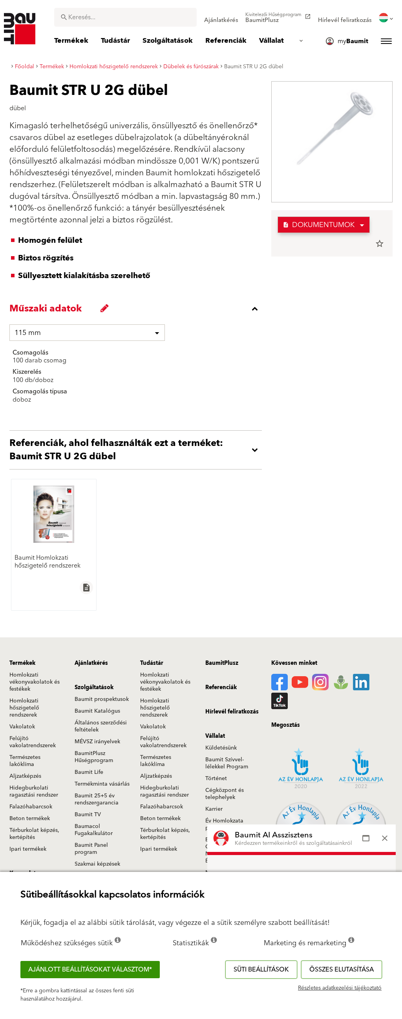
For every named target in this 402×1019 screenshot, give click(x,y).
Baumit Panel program (91, 849)
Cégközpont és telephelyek (224, 794)
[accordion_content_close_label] (137, 308)
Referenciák (221, 687)
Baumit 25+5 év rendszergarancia (97, 799)
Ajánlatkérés (91, 663)
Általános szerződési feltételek (101, 726)
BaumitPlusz (221, 663)
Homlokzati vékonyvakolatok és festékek (34, 682)
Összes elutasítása (341, 969)
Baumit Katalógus (97, 711)
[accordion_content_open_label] (137, 450)
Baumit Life (89, 772)
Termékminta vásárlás (102, 784)
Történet (216, 778)
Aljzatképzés (25, 776)
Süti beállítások (261, 969)
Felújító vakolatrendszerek (32, 742)
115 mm (28, 333)
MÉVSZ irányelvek (97, 741)
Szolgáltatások (94, 687)
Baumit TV (88, 814)
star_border (379, 243)
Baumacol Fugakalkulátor (94, 830)
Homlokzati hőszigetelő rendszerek (24, 708)
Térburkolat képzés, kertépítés (34, 834)
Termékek (22, 663)
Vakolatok (22, 726)
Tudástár (151, 663)
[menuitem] (221, 18)
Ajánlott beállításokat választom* (90, 969)
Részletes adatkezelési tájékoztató (340, 988)
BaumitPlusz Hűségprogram (94, 757)
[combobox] (125, 17)
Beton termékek (29, 818)
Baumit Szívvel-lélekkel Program (226, 763)
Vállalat (215, 736)
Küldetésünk (221, 748)
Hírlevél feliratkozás (232, 712)
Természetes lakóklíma (24, 761)
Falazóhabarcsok (30, 807)
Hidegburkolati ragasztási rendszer (33, 791)
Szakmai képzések (97, 864)
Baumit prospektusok (102, 699)
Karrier (214, 809)
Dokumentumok (318, 225)
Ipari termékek (27, 849)
